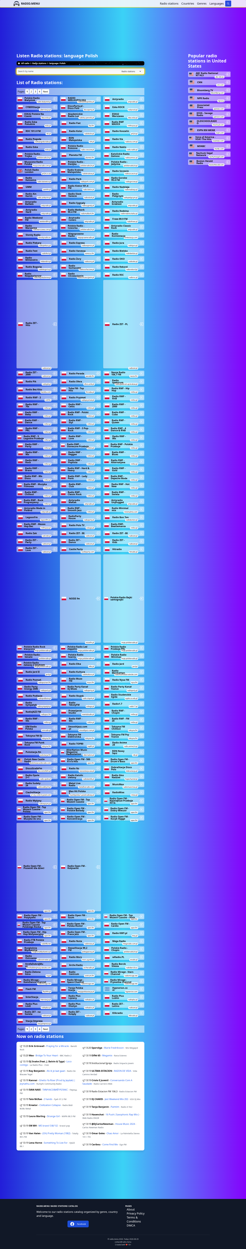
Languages (216, 3)
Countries (187, 3)
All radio (25, 63)
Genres (202, 3)
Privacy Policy (135, 1213)
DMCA (131, 1225)
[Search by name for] (80, 71)
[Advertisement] (123, 27)
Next (45, 91)
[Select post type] (131, 71)
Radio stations (169, 3)
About (131, 1209)
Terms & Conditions (134, 1219)
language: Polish (57, 63)
